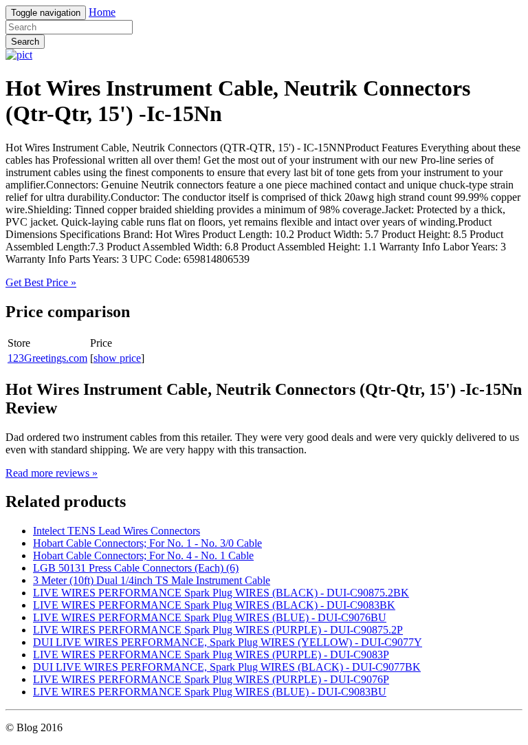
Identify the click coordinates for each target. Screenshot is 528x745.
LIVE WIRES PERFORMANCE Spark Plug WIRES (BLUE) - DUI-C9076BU (209, 617)
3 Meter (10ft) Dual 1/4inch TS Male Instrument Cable (151, 580)
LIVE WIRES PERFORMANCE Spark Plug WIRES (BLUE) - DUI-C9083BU (209, 692)
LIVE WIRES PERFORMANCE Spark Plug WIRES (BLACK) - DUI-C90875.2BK (221, 592)
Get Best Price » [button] (41, 282)
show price (117, 358)
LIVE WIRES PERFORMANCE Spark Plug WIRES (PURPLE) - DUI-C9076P (211, 679)
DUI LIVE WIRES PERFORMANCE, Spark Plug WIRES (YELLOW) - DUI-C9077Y (227, 642)
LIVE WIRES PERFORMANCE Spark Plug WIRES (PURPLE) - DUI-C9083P (211, 654)
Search (25, 41)
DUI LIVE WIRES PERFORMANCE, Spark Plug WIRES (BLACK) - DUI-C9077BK (227, 667)
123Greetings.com (47, 358)
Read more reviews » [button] (52, 473)
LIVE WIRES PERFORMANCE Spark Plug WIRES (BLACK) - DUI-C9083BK (214, 605)
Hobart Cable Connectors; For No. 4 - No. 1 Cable (143, 555)
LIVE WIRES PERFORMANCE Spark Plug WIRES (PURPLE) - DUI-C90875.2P (218, 630)
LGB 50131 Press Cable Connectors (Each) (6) (136, 568)
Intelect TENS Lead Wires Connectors (116, 531)
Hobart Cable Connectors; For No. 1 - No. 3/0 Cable (147, 543)
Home (102, 12)
